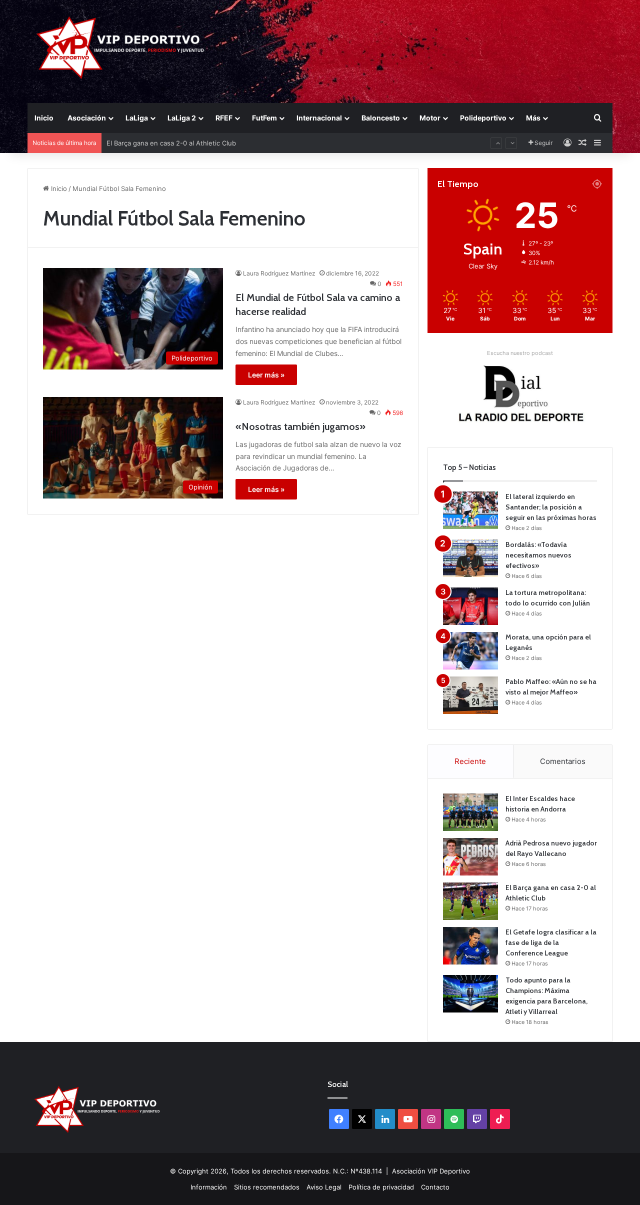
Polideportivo (483, 118)
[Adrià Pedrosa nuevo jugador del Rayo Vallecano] (470, 857)
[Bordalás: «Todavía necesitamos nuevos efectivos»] (470, 558)
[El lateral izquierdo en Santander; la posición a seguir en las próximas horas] (470, 510)
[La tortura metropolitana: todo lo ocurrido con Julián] (470, 606)
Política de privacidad (381, 1187)
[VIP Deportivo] (119, 47)
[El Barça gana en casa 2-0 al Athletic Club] (470, 901)
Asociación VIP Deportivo (431, 1171)
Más (533, 118)
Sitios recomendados (267, 1187)
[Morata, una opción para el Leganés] (470, 651)
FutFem (264, 118)
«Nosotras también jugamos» (301, 426)
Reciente (470, 761)
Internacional (319, 118)
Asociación (87, 118)
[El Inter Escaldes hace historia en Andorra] (470, 812)
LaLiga (137, 118)
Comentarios (563, 761)
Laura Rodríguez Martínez (279, 273)
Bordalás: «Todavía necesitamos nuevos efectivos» (539, 555)
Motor (430, 118)
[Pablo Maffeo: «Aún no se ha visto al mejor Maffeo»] (470, 695)
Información (208, 1187)
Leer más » (266, 374)
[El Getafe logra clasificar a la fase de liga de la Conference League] (470, 945)
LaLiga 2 (182, 118)
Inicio (44, 118)
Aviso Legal (324, 1187)
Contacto (435, 1187)
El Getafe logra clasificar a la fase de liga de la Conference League (551, 943)
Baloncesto (381, 118)
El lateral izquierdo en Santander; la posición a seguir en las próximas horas (551, 507)
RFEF (224, 118)
